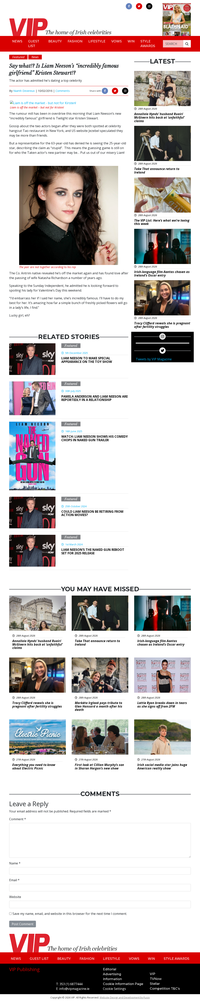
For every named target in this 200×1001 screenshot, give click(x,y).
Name (15, 863)
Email (14, 880)
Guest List (33, 43)
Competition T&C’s (165, 988)
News (17, 41)
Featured (70, 346)
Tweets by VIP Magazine (154, 359)
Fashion (75, 41)
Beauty (55, 41)
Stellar (155, 984)
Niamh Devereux (24, 91)
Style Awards (147, 43)
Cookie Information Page (123, 984)
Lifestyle (96, 41)
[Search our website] (187, 43)
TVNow (156, 979)
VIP (152, 974)
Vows (116, 41)
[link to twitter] (139, 6)
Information (112, 979)
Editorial (109, 969)
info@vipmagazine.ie (74, 989)
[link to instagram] (149, 6)
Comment (17, 819)
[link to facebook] (129, 6)
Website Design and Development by (125, 997)
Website (15, 897)
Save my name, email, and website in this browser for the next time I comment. (69, 914)
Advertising (112, 974)
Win (131, 41)
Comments (62, 91)
